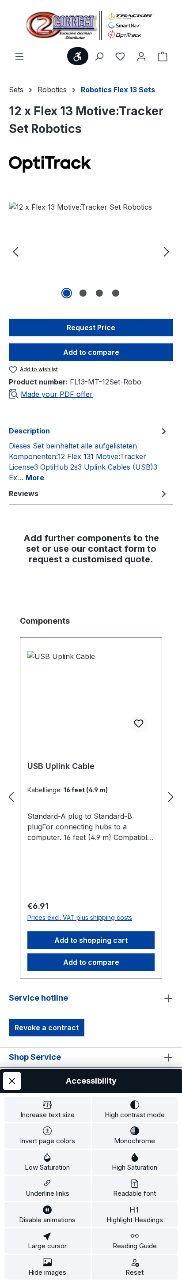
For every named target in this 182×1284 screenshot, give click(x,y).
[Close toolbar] (12, 1081)
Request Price (91, 327)
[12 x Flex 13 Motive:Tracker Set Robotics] (91, 251)
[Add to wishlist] (139, 723)
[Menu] (19, 56)
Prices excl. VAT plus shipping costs (79, 917)
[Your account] (141, 56)
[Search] (99, 56)
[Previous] (15, 251)
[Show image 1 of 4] (66, 293)
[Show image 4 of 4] (115, 293)
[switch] (47, 1109)
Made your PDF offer (57, 394)
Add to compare (91, 352)
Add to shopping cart (91, 940)
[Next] (166, 251)
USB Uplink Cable (61, 766)
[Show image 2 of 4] (82, 293)
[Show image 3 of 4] (98, 293)
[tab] (89, 453)
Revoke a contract (47, 1027)
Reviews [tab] (23, 493)
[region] (91, 251)
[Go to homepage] (91, 25)
